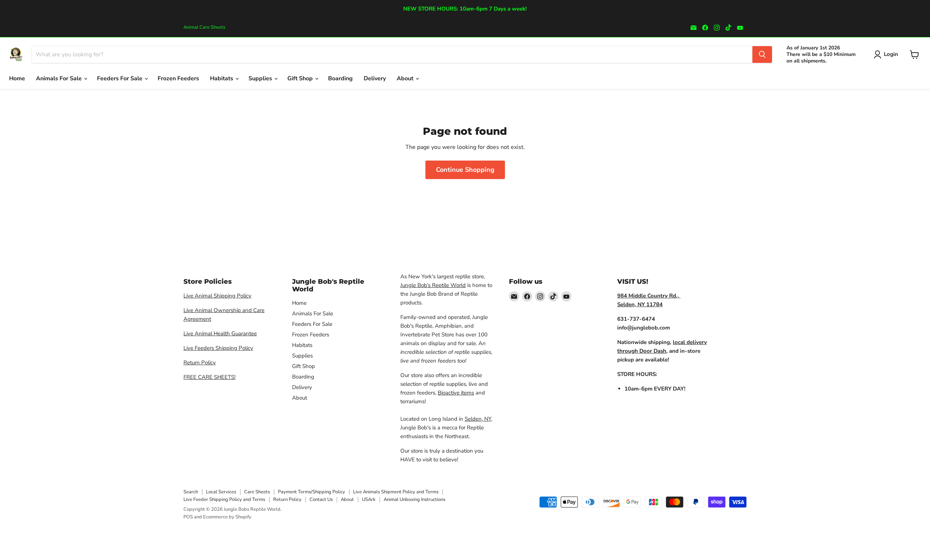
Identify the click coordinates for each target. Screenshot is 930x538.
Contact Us (321, 499)
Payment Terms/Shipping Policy (311, 492)
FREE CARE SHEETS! (209, 377)
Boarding (340, 78)
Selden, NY (478, 418)
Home (17, 78)
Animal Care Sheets (204, 27)
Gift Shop (300, 78)
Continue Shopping (465, 169)
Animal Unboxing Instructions (414, 499)
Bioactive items (456, 392)
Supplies (261, 78)
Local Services (221, 492)
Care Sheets (257, 492)
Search (190, 492)
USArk (369, 499)
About (406, 78)
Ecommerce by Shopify (227, 517)
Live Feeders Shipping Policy (218, 348)
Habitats (222, 78)
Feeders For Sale (120, 78)
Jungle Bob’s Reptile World (433, 285)
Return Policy (199, 362)
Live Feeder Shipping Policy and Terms (224, 499)
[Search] (762, 54)
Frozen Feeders (178, 78)
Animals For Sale (59, 78)
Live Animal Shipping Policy (217, 295)
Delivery (375, 78)
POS (188, 517)
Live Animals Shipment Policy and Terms (395, 492)
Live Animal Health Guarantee (220, 333)
